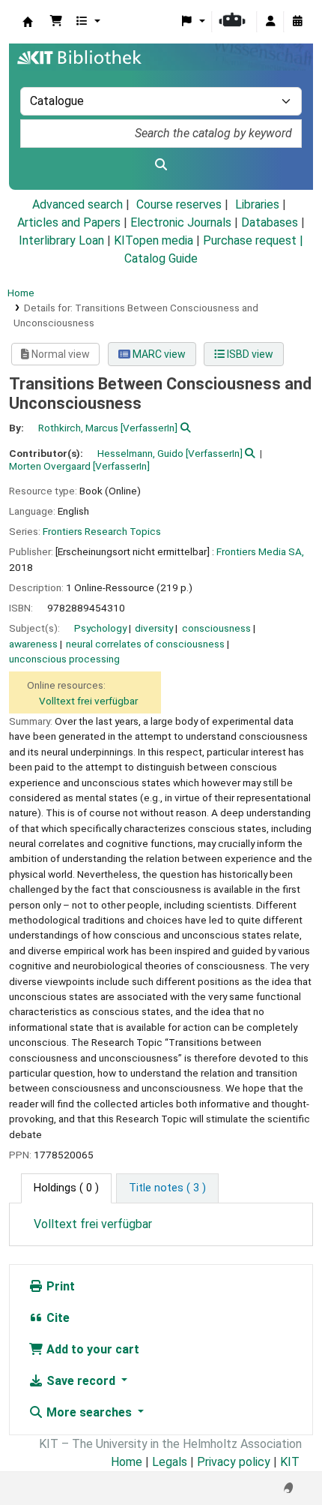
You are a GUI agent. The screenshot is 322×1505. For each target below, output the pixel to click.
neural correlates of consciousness (145, 644)
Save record (80, 1381)
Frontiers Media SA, (260, 551)
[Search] (161, 165)
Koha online (27, 22)
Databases (269, 222)
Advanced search (77, 204)
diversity (154, 628)
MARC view (158, 354)
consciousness (216, 628)
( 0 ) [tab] (66, 1188)
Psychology (100, 628)
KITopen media (153, 240)
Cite (56, 1318)
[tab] (167, 1188)
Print (59, 1286)
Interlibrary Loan (61, 240)
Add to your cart (91, 1349)
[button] (56, 22)
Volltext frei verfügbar (88, 701)
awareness (33, 644)
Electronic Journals (180, 222)
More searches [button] (89, 1412)
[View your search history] (297, 22)
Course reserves (179, 204)
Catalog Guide (161, 258)
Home (20, 293)
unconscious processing (64, 659)
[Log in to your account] (270, 22)
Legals (169, 1462)
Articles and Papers (69, 222)
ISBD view (249, 354)
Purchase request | (253, 240)
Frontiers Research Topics (102, 531)
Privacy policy (233, 1462)
